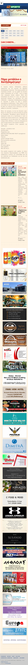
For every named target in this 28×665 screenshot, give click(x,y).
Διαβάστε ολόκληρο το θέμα (21, 201)
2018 (3, 35)
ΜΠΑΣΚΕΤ (9, 656)
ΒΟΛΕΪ (13, 656)
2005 (3, 30)
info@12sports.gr (4, 661)
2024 (3, 37)
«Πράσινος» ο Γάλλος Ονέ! (22, 211)
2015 (14, 33)
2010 (18, 30)
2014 (10, 33)
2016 (18, 33)
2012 (3, 33)
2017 (22, 33)
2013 (6, 33)
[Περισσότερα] (8, 167)
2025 (6, 37)
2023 (22, 35)
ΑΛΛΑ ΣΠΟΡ (18, 656)
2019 (6, 35)
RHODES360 (8, 663)
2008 (10, 30)
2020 (10, 35)
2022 (18, 35)
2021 (14, 35)
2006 (6, 30)
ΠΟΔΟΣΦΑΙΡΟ (3, 656)
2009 (14, 30)
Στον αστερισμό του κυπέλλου (22, 172)
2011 (22, 30)
